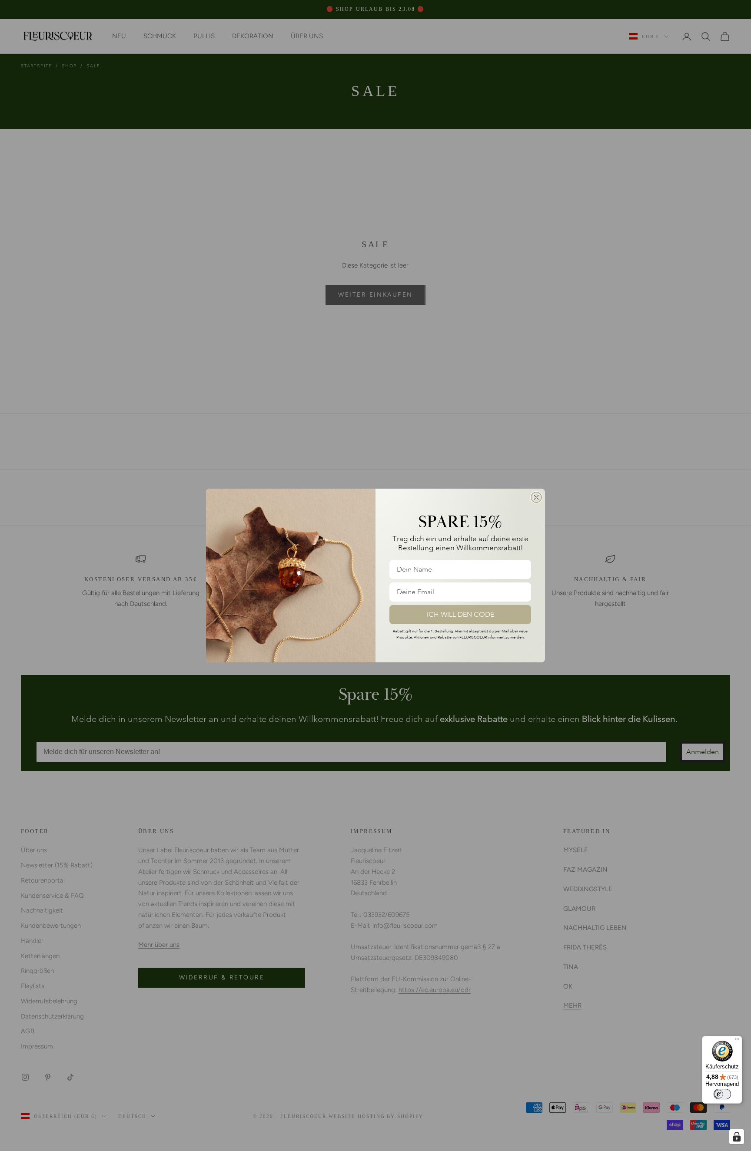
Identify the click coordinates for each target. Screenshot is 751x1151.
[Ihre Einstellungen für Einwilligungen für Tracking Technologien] (736, 1136)
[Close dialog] (536, 497)
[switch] (722, 1094)
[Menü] (737, 1041)
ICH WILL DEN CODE (460, 614)
